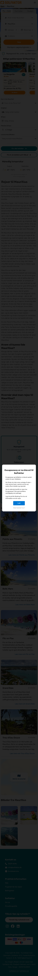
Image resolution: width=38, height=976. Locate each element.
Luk (19, 503)
